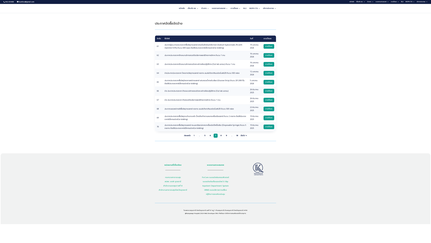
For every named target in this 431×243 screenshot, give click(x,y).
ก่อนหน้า (187, 135)
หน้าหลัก (352, 2)
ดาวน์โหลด (394, 2)
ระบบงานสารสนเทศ (381, 2)
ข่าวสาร (369, 2)
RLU (402, 2)
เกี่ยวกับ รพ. (359, 2)
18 (237, 135)
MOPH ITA (409, 2)
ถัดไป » (244, 135)
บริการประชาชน (421, 2)
